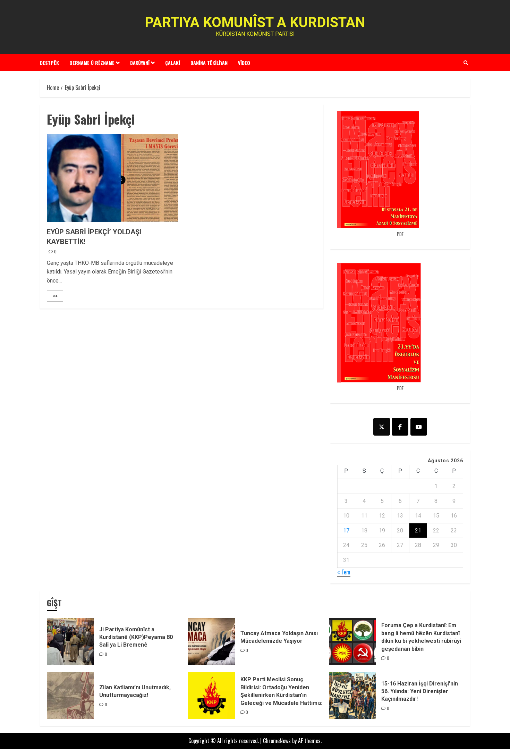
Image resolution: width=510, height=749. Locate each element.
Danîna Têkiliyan (209, 62)
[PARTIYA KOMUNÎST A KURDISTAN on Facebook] (400, 427)
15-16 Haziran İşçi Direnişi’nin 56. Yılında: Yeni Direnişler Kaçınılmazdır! (419, 691)
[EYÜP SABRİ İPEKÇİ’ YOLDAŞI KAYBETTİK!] (112, 178)
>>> (55, 296)
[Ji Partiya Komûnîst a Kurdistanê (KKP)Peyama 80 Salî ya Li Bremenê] (70, 641)
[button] (465, 62)
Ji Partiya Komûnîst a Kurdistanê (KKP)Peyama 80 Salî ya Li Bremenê (136, 637)
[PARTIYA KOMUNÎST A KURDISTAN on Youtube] (418, 427)
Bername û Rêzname (91, 62)
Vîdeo (244, 62)
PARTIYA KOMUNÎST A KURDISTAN (255, 22)
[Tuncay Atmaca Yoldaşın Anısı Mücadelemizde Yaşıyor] (211, 641)
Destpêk (49, 62)
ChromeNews (277, 741)
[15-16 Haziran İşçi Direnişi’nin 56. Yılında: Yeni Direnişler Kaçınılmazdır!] (352, 695)
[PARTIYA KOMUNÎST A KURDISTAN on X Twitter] (381, 427)
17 (346, 530)
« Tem (343, 572)
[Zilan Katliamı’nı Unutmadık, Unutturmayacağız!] (70, 695)
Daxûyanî (140, 62)
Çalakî (172, 62)
